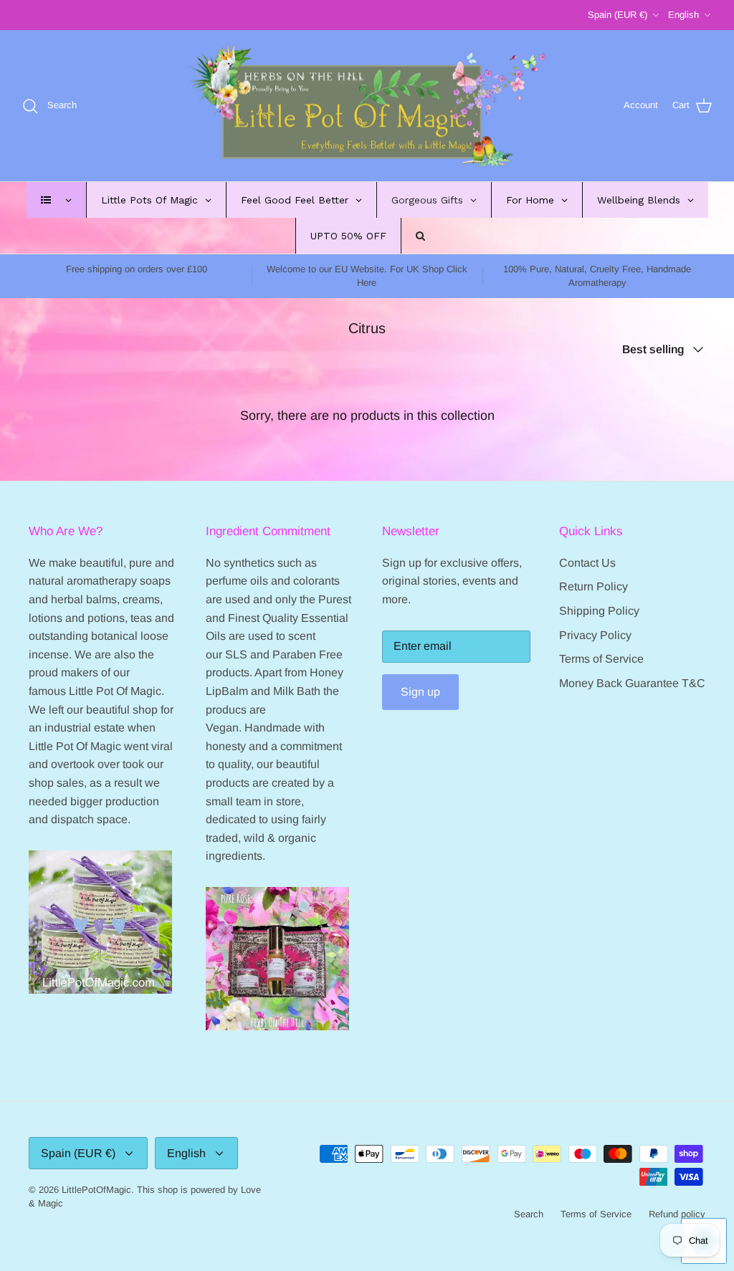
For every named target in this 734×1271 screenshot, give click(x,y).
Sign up (420, 692)
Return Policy (593, 586)
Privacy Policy (595, 635)
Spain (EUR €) (617, 14)
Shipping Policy (599, 611)
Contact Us (587, 563)
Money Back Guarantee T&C (632, 683)
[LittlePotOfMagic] (367, 106)
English (683, 14)
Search (528, 1214)
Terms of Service (601, 659)
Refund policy (677, 1214)
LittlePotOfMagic (96, 1189)
